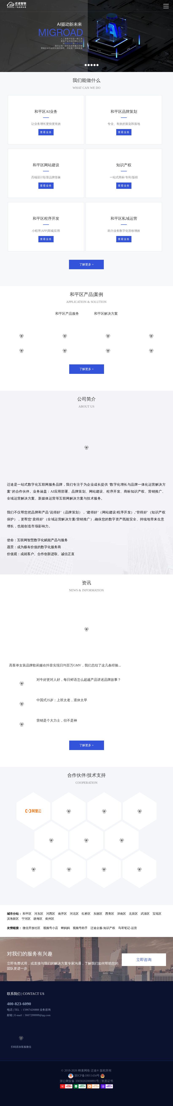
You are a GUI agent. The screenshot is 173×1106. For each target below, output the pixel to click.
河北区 (74, 928)
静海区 (38, 933)
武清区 (145, 928)
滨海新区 (13, 933)
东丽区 (97, 928)
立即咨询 (143, 974)
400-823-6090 (19, 1018)
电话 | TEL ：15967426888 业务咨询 (29, 1024)
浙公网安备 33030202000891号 (79, 1095)
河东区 (38, 928)
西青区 (109, 928)
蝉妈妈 (65, 942)
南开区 (62, 928)
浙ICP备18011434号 (86, 1090)
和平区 (27, 928)
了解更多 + (86, 278)
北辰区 (133, 928)
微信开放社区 (31, 942)
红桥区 (86, 928)
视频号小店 (50, 942)
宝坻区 (157, 928)
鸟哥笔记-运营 (127, 942)
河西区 (50, 928)
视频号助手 (80, 942)
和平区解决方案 (106, 328)
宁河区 (26, 933)
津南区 (121, 928)
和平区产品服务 (67, 328)
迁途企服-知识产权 (103, 942)
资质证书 (107, 1095)
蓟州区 (49, 933)
